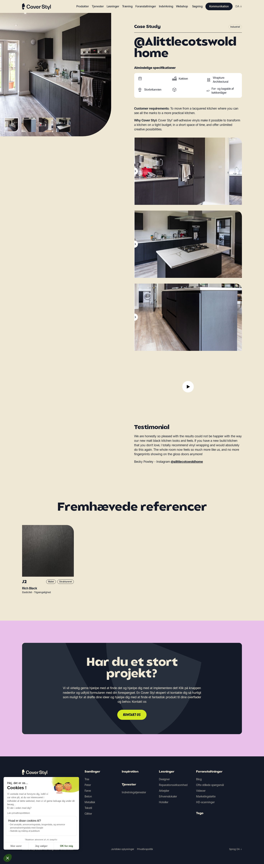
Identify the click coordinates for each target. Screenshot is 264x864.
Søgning (197, 6)
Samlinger (92, 771)
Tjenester (98, 6)
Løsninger (166, 771)
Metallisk (90, 802)
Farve (88, 790)
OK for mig (66, 845)
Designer (164, 779)
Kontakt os (132, 715)
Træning (127, 6)
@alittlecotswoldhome (187, 462)
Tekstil (88, 808)
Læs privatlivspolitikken (18, 813)
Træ (87, 779)
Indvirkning (166, 6)
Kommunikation (219, 6)
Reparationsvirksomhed (173, 785)
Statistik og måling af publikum (25, 831)
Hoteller (163, 802)
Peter (88, 785)
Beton (88, 796)
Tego (199, 813)
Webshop (182, 6)
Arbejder (164, 790)
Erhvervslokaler (168, 796)
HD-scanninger (205, 802)
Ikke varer (16, 845)
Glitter (88, 813)
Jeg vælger (41, 845)
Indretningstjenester (134, 792)
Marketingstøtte (206, 796)
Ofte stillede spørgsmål (210, 785)
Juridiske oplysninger (122, 849)
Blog (199, 779)
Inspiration (130, 771)
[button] (7, 858)
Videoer (200, 790)
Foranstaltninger (209, 771)
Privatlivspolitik (145, 849)
